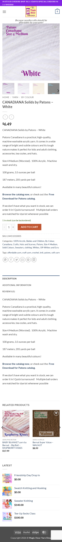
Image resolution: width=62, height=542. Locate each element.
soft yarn (56, 252)
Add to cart (29, 226)
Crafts (16, 244)
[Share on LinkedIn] (34, 259)
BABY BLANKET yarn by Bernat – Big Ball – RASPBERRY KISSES (14, 445)
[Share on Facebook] (11, 259)
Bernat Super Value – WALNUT (43, 443)
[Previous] (7, 52)
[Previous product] (11, 117)
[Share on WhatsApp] (5, 259)
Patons (40, 244)
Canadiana (7, 244)
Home (5, 97)
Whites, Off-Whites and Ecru (46, 247)
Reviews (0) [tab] (8, 291)
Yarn (15, 97)
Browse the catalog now (15, 194)
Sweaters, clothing (23, 247)
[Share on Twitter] (16, 259)
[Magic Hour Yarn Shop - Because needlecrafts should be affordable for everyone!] (31, 11)
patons (47, 252)
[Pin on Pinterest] (28, 259)
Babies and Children (35, 241)
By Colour (27, 97)
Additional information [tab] (16, 285)
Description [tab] (9, 278)
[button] (4, 12)
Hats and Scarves (28, 244)
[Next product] (5, 117)
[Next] (54, 52)
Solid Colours (8, 247)
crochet (35, 252)
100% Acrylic (19, 241)
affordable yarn (14, 252)
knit (41, 252)
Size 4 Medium (50, 244)
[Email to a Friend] (22, 259)
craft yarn (26, 252)
